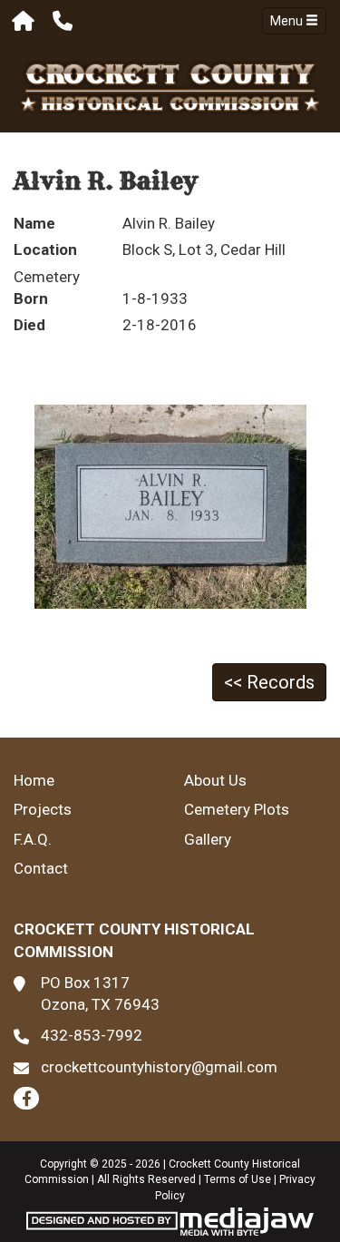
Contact (41, 868)
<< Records (269, 682)
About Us (215, 780)
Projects (43, 809)
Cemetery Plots (236, 809)
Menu (288, 21)
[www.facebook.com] (26, 1098)
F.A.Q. (33, 839)
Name (34, 223)
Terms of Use (237, 1179)
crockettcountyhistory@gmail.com (159, 1067)
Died (29, 325)
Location (45, 249)
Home (34, 780)
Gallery (207, 839)
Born (31, 298)
